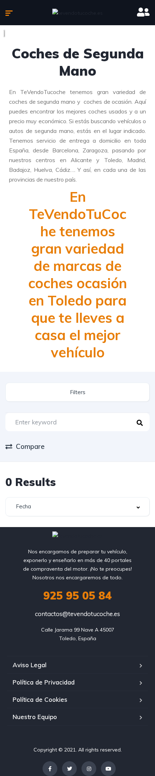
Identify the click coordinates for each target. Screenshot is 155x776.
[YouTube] (108, 768)
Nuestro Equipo (35, 717)
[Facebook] (50, 768)
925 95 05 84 (77, 595)
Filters (77, 392)
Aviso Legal (29, 665)
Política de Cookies (40, 699)
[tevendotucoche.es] (77, 12)
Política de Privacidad (44, 682)
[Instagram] (88, 768)
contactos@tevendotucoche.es (77, 613)
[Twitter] (69, 768)
